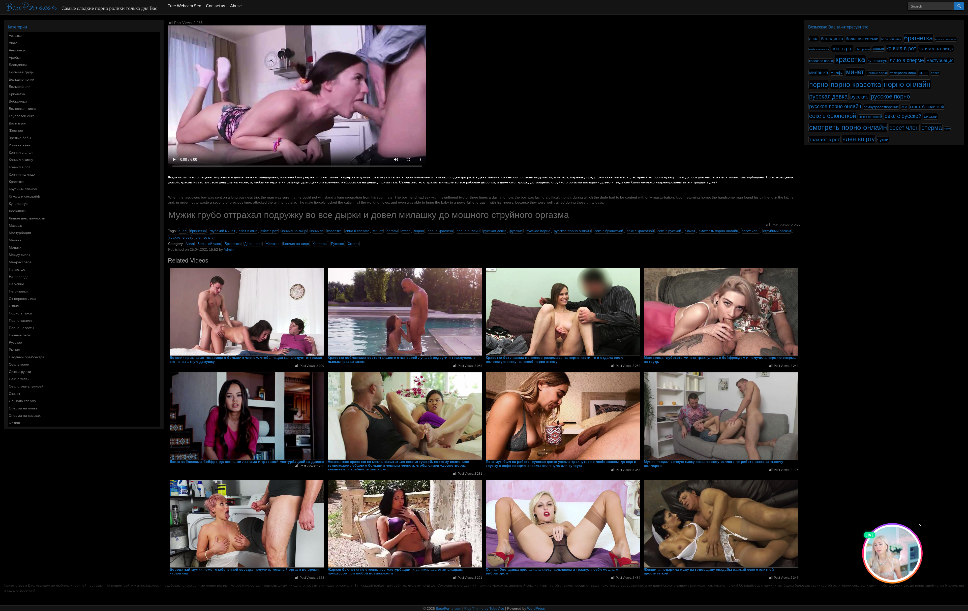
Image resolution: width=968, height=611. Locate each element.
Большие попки (21, 79)
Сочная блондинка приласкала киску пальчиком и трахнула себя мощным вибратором (552, 571)
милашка (818, 72)
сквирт (690, 231)
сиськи (930, 116)
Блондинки (18, 65)
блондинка (832, 38)
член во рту (204, 237)
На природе (18, 277)
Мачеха (15, 240)
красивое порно (821, 61)
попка (935, 73)
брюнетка (198, 231)
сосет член (751, 231)
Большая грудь (21, 72)
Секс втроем (19, 364)
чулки (883, 139)
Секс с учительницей (26, 386)
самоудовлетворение (881, 107)
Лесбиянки (17, 211)
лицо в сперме (357, 231)
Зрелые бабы (20, 138)
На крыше (17, 269)
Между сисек (19, 255)
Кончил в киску (21, 160)
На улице (16, 284)
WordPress (536, 608)
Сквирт (14, 394)
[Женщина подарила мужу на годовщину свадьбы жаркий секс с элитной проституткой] (721, 524)
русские (516, 231)
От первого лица (22, 299)
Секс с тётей (19, 379)
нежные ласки (877, 73)
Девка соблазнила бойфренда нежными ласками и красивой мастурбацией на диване (247, 462)
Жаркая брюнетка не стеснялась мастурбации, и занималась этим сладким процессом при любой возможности (395, 571)
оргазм (392, 231)
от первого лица (902, 73)
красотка (334, 231)
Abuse (236, 6)
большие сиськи (862, 39)
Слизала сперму (22, 401)
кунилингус (877, 61)
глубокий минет (222, 231)
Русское (15, 342)
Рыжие (14, 350)
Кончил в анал (21, 152)
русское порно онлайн (572, 231)
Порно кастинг (21, 320)
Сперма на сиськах (25, 415)
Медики (15, 247)
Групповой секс (21, 116)
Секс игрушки (20, 372)
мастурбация (940, 60)
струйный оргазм (777, 231)
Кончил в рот (19, 167)
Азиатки (15, 36)
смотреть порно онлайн (718, 231)
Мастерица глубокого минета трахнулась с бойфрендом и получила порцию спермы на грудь (720, 359)
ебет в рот (269, 231)
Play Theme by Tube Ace (484, 608)
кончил (878, 49)
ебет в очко (248, 231)
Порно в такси (20, 313)
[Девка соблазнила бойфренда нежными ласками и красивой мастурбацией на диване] (247, 416)
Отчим (14, 306)
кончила (317, 231)
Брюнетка (17, 94)
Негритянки (18, 291)
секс (904, 107)
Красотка (16, 182)
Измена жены (20, 145)
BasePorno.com (31, 7)
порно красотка (440, 231)
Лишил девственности (27, 218)
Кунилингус (18, 204)
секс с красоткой (640, 231)
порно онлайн (468, 231)
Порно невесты (21, 328)
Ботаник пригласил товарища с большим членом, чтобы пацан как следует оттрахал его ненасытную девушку (246, 359)
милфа (837, 73)
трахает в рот (180, 237)
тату (947, 128)
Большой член (21, 87)
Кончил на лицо (22, 174)
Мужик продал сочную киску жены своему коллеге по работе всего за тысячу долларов (713, 463)
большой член (891, 39)
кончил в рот (901, 48)
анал (182, 231)
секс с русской (669, 231)
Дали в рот (17, 123)
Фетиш (14, 423)
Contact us (215, 6)
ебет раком (863, 49)
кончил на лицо (294, 231)
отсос (405, 231)
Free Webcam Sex (184, 6)
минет (378, 231)
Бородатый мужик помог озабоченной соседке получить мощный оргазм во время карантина (244, 571)
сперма (931, 127)
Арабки (15, 57)
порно (419, 231)
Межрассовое (20, 262)
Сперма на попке (23, 408)
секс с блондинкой (927, 107)
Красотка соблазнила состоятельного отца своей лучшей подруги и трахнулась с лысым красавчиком (401, 359)
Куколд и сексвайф (24, 196)
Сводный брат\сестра (26, 357)
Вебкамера (18, 101)
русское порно (538, 231)
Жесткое (16, 130)
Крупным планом (23, 189)
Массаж (15, 225)
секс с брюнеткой (608, 231)
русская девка (494, 231)
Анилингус (17, 50)
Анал (13, 43)
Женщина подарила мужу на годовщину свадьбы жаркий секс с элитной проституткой (709, 571)
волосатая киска (945, 39)
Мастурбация (20, 233)
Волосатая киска (22, 109)
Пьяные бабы (20, 335)
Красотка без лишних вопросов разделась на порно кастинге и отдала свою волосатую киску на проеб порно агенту (554, 359)
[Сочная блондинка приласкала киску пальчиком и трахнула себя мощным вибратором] (563, 524)
